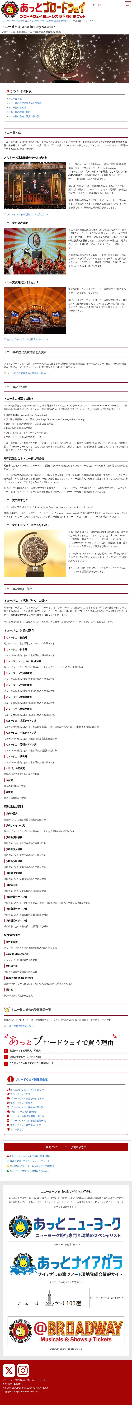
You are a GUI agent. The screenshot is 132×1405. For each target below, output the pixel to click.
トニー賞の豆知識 (17, 107)
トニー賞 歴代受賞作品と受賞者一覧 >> (26, 373)
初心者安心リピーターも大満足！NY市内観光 (32, 1166)
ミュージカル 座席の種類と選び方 (27, 1116)
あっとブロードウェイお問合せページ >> (27, 339)
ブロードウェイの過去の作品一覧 (26, 1107)
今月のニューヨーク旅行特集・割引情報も (30, 1156)
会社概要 (8, 1384)
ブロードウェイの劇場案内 (24, 1112)
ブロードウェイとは (20, 1094)
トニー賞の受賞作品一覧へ (20, 1026)
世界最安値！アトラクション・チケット (29, 1161)
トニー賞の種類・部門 (19, 112)
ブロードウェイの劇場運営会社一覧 (28, 1120)
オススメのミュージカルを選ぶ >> (27, 1090)
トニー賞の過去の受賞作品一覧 (23, 116)
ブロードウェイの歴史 (21, 1103)
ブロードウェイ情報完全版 (31, 1079)
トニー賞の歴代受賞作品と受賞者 (25, 103)
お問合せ (20, 1384)
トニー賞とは (15, 98)
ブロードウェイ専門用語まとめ (25, 1125)
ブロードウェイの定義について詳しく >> (27, 214)
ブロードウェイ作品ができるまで (27, 1098)
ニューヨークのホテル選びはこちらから (29, 1171)
